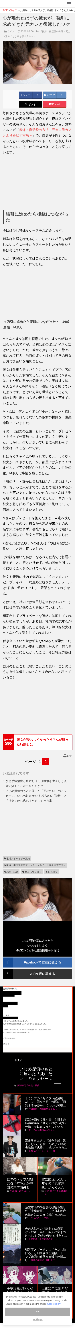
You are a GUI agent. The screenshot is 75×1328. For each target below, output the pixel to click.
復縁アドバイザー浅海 (18, 858)
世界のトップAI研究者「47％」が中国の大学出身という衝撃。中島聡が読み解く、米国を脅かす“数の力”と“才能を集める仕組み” (20, 1183)
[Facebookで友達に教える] (37, 959)
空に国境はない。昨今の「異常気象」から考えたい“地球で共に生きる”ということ (55, 1183)
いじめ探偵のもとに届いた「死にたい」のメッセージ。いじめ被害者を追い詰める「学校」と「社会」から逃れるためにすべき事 (36, 795)
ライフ (10, 31)
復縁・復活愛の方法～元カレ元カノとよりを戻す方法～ (36, 865)
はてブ (51, 95)
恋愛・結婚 (12, 872)
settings (37, 1319)
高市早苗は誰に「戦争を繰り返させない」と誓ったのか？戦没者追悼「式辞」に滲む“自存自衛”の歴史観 (45, 1144)
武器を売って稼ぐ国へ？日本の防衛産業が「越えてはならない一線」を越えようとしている (45, 1123)
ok (37, 1311)
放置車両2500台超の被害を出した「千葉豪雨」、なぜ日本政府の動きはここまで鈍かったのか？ (45, 1211)
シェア (26, 95)
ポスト (32, 104)
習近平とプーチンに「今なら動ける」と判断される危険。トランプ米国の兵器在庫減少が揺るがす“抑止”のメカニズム (45, 1253)
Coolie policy (54, 1303)
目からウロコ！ (33, 872)
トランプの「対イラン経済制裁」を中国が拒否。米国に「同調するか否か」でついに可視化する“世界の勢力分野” (45, 1102)
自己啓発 (53, 872)
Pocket (56, 104)
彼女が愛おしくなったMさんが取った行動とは (43, 742)
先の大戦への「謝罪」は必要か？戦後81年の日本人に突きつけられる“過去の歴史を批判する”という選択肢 (45, 1232)
